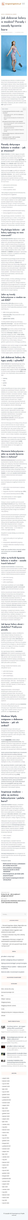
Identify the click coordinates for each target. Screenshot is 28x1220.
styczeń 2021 (5, 1170)
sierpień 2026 (5, 1078)
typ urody (23, 369)
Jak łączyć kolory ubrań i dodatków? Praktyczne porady (14, 130)
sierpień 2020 (5, 1184)
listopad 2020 (5, 1176)
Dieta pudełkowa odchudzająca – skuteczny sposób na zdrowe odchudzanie (12, 869)
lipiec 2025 (5, 1089)
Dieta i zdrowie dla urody (9, 14)
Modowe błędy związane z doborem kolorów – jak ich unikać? (13, 134)
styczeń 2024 (5, 1111)
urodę (18, 774)
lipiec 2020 (5, 1186)
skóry (21, 371)
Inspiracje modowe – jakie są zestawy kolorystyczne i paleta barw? (11, 137)
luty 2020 (4, 1200)
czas (11, 170)
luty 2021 (4, 1167)
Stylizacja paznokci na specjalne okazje (17, 1053)
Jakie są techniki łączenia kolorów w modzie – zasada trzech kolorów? (13, 127)
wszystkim (8, 740)
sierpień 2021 (5, 1151)
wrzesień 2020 (6, 1181)
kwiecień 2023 (5, 1116)
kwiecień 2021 (5, 1162)
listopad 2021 (5, 1143)
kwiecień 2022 (5, 1129)
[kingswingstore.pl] (11, 4)
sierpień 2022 (5, 1119)
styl (2, 104)
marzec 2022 (5, 1132)
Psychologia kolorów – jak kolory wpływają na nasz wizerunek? (13, 115)
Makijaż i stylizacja (5, 999)
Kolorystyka (4, 329)
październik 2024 (6, 1100)
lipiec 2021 (5, 1154)
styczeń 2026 (5, 1083)
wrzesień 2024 (6, 1102)
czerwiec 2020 (5, 1189)
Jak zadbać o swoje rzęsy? (7, 956)
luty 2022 (4, 1135)
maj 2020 (4, 1192)
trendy (24, 97)
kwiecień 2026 (5, 1081)
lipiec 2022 (5, 1121)
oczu (15, 163)
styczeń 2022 (5, 1138)
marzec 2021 (5, 1165)
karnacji (3, 163)
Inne (2, 995)
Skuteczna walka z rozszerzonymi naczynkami (12, 972)
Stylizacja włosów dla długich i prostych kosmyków (14, 963)
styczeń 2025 (5, 1092)
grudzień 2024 (5, 1094)
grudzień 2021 (5, 1140)
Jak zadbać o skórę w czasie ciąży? (15, 1046)
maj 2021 (4, 1159)
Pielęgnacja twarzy (6, 1002)
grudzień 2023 (5, 1113)
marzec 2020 (5, 1197)
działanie (10, 251)
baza (2, 655)
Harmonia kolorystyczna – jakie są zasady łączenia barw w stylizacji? (14, 123)
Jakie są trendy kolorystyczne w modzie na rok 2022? (14, 118)
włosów (11, 163)
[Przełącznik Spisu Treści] (23, 109)
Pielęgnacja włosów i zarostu (8, 1005)
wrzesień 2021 (6, 1148)
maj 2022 (4, 1127)
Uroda (2, 1009)
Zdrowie (3, 1015)
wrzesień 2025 (6, 1086)
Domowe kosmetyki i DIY (7, 992)
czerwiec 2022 (5, 1124)
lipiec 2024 (5, 1108)
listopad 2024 (5, 1097)
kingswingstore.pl (16, 1213)
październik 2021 (6, 1146)
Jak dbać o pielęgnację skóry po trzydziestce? (12, 960)
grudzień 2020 (5, 1173)
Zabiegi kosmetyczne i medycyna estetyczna (12, 1012)
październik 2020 (6, 1178)
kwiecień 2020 (5, 1195)
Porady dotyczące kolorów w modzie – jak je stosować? (13, 112)
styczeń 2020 (5, 1203)
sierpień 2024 (5, 1105)
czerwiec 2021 (5, 1157)
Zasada (3, 473)
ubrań (19, 551)
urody (20, 441)
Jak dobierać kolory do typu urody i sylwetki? (13, 121)
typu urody (21, 159)
